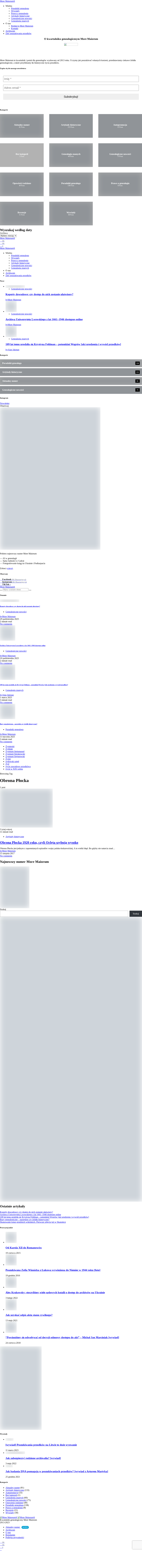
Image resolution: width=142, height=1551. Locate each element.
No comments (6, 624)
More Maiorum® (7, 1)
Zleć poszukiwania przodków (18, 33)
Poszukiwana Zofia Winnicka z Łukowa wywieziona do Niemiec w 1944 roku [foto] (53, 1270)
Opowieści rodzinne (14, 1502)
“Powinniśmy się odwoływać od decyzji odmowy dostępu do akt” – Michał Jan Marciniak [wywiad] (62, 1337)
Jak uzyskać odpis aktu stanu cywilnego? (29, 1315)
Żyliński (9, 749)
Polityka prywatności (15, 1537)
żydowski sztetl (12, 761)
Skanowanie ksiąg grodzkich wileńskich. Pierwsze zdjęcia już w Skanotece (33, 1222)
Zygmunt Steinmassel (15, 751)
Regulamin (10, 1535)
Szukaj (3, 909)
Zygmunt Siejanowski (15, 756)
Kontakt (14, 28)
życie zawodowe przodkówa (18, 766)
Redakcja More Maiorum (22, 26)
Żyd (7, 764)
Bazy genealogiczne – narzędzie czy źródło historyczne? (18, 724)
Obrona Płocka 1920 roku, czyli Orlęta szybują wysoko (39, 842)
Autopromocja (12, 1492)
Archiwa (4, 233)
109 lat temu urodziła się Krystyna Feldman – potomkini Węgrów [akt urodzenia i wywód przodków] (63, 344)
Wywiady (15, 11)
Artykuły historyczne (20, 16)
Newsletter (4, 403)
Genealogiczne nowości (21, 18)
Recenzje (10, 1510)
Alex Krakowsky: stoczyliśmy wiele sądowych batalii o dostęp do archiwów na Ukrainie (55, 1292)
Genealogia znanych (20, 21)
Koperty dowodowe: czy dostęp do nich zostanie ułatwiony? (39, 294)
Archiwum (10, 31)
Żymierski (10, 746)
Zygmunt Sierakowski (15, 754)
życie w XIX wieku (14, 769)
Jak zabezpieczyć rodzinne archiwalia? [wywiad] (33, 1458)
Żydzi (8, 759)
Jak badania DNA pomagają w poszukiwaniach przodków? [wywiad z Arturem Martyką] (57, 1471)
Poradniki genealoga (20, 8)
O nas (8, 1532)
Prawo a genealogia (19, 13)
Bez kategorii (11, 1495)
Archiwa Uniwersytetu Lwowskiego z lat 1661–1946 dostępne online (44, 319)
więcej (10, 568)
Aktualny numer (13, 1487)
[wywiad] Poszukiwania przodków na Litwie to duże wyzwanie (41, 1444)
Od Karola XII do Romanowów (24, 1247)
